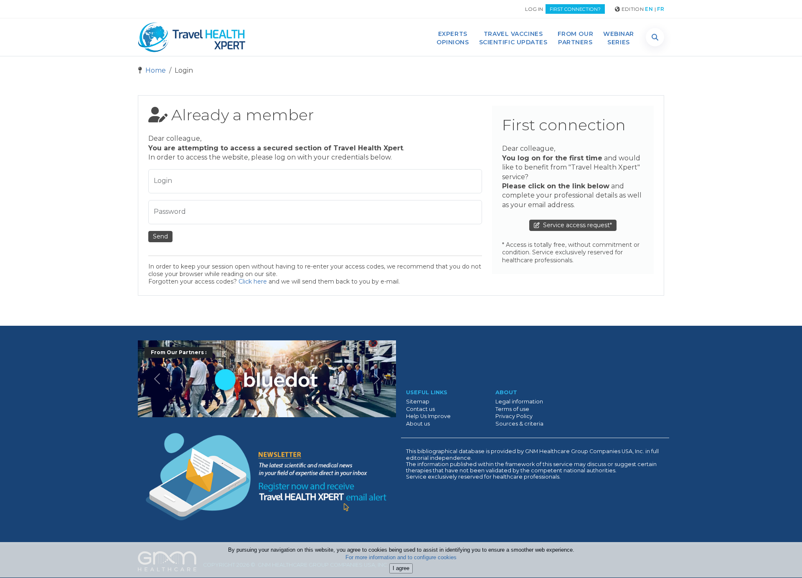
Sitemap (417, 401)
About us (418, 424)
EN (649, 9)
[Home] (192, 37)
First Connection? (575, 9)
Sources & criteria (519, 424)
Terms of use (512, 409)
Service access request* (576, 225)
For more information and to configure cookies (401, 558)
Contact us (420, 409)
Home (155, 70)
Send (160, 236)
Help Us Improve (428, 416)
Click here (253, 281)
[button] (655, 37)
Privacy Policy (514, 416)
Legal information (519, 401)
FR (660, 9)
